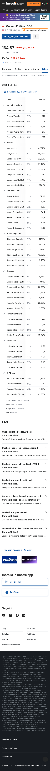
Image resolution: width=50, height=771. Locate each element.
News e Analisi (31, 69)
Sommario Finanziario (10, 75)
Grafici (17, 69)
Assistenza (31, 639)
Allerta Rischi (7, 756)
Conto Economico (28, 75)
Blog (4, 629)
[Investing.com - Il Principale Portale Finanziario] (15, 3)
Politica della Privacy (10, 748)
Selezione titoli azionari (21, 10)
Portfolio (5, 639)
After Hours (9, 62)
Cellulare (5, 634)
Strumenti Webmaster (11, 644)
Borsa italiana (41, 10)
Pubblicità (31, 634)
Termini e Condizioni (10, 740)
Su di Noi (31, 629)
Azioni (5, 10)
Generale (6, 69)
